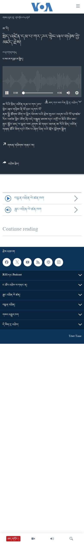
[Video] (33, 538)
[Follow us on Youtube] (27, 262)
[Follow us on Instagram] (59, 262)
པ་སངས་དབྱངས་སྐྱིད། (13, 59)
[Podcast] (48, 262)
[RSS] (38, 262)
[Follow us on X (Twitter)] (17, 262)
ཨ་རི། (6, 28)
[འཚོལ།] (71, 538)
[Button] (11, 165)
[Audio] (52, 538)
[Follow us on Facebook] (7, 262)
